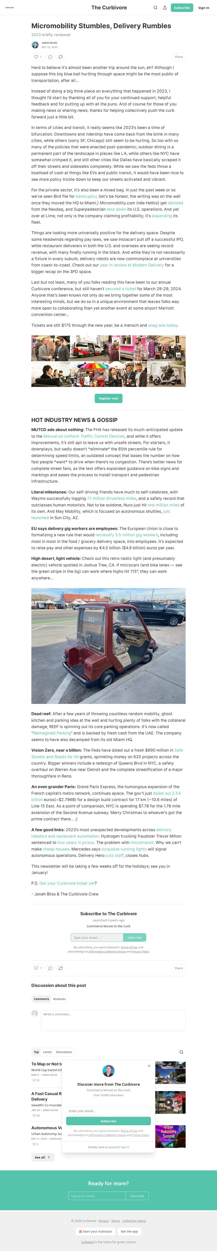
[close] (149, 1065)
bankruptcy (86, 196)
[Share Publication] (165, 7)
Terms (115, 1221)
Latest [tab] (47, 1052)
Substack (87, 1242)
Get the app (129, 1231)
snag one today (162, 325)
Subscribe (182, 8)
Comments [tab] (41, 999)
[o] (168, 1102)
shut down (116, 209)
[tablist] (49, 999)
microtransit (142, 842)
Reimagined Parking (52, 733)
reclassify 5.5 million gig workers (127, 534)
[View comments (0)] (50, 57)
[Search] (155, 7)
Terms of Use (129, 1131)
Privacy (104, 1221)
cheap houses (56, 849)
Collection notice (134, 1221)
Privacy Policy (140, 1135)
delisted (175, 202)
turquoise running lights (124, 849)
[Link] (25, 420)
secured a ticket (120, 288)
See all (40, 1157)
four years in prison (75, 842)
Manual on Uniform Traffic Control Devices (84, 436)
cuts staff (115, 855)
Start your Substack (97, 1231)
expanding (162, 215)
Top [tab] (36, 1052)
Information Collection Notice (107, 1135)
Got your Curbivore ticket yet (67, 883)
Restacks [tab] (59, 999)
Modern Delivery (148, 265)
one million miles (163, 505)
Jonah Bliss (49, 42)
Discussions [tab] (64, 1052)
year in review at (116, 265)
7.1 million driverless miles (111, 498)
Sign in (203, 8)
